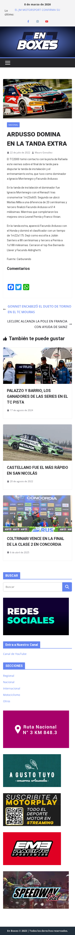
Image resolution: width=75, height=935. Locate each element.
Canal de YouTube (15, 654)
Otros (6, 701)
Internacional (11, 688)
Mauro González (43, 152)
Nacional (13, 124)
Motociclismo (11, 695)
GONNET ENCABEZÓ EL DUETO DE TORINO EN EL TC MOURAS (39, 309)
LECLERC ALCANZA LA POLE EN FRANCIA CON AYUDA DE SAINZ (37, 324)
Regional (8, 675)
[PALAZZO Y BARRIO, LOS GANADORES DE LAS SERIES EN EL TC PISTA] (37, 350)
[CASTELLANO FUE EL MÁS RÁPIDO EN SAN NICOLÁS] (37, 427)
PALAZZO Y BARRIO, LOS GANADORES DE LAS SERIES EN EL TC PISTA (37, 396)
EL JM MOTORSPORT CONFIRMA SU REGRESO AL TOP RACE (37, 12)
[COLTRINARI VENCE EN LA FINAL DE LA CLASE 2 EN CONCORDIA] (37, 498)
